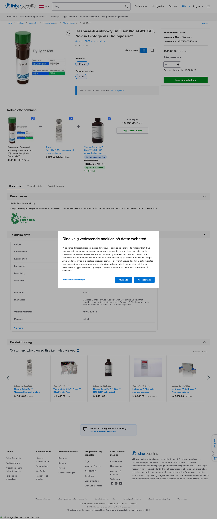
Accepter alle (144, 279)
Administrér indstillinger (74, 279)
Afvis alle (123, 279)
